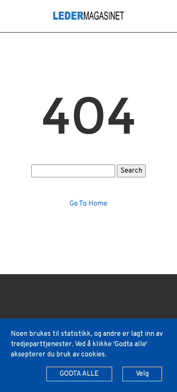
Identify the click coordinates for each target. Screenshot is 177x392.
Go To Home (88, 204)
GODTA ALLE (79, 374)
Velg (142, 374)
